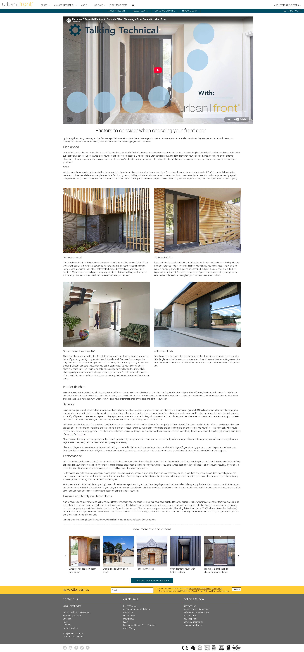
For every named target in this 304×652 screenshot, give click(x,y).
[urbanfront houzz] (88, 648)
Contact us (128, 612)
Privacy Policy (203, 591)
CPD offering (129, 628)
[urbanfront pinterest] (82, 648)
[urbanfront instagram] (65, 648)
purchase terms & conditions (199, 589)
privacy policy (217, 589)
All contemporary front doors (136, 609)
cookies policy (190, 618)
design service (149, 519)
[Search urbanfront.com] (133, 5)
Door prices (128, 618)
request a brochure (116, 11)
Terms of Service (218, 591)
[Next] (238, 556)
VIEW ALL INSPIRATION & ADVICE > (152, 580)
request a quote (140, 11)
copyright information (193, 622)
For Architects (129, 606)
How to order (129, 615)
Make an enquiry (189, 11)
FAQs (125, 622)
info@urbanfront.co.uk (73, 633)
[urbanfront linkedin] (70, 648)
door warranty (190, 606)
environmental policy (193, 625)
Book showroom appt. (165, 11)
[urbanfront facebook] (76, 648)
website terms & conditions (196, 612)
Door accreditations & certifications (139, 625)
